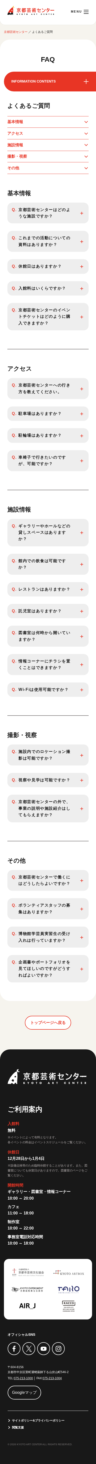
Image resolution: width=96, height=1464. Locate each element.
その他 (13, 168)
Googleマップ (24, 1392)
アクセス (15, 133)
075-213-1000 (23, 1378)
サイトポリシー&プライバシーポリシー (38, 1420)
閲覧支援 (18, 1427)
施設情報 (15, 145)
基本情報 (15, 122)
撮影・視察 (17, 156)
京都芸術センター (30, 10)
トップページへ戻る (48, 1022)
